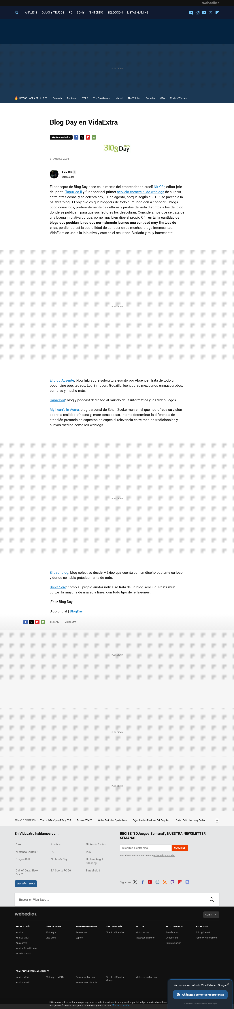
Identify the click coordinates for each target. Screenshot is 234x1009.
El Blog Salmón (203, 932)
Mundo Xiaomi (23, 953)
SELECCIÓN (115, 12)
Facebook (76, 137)
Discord (191, 12)
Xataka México (23, 977)
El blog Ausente (62, 380)
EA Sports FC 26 (61, 870)
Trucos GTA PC (85, 820)
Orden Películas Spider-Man (112, 820)
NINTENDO (96, 12)
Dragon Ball (23, 859)
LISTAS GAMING (137, 12)
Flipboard (217, 12)
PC (70, 12)
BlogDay (76, 611)
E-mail (94, 137)
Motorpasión (142, 932)
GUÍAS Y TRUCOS (53, 12)
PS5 (88, 852)
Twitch (172, 881)
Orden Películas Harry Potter (190, 820)
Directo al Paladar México (115, 978)
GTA (162, 98)
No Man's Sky (59, 859)
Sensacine (81, 932)
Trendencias (172, 932)
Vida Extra (51, 937)
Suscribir (180, 847)
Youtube (204, 12)
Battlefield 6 (93, 870)
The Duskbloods (101, 98)
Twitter (210, 12)
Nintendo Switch (96, 844)
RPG (45, 98)
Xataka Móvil (22, 937)
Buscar (212, 899)
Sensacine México (85, 977)
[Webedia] (210, 3)
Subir (208, 914)
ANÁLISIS (31, 12)
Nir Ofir (159, 187)
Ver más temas (26, 883)
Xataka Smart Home (26, 948)
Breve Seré (58, 587)
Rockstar (71, 98)
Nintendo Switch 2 (27, 852)
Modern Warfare (178, 98)
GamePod (57, 400)
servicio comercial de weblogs (140, 192)
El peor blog (59, 572)
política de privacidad (164, 855)
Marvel (119, 98)
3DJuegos (51, 932)
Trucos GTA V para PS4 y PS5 (55, 820)
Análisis (56, 844)
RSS (165, 881)
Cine (18, 844)
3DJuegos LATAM (55, 977)
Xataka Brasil (22, 982)
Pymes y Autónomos (206, 937)
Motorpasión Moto (145, 937)
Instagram (197, 12)
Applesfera (21, 943)
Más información (120, 1005)
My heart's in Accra (64, 410)
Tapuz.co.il (73, 192)
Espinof (80, 937)
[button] (68, 172)
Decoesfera (172, 937)
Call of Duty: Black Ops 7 (27, 872)
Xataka (19, 932)
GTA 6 (85, 98)
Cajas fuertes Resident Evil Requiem (152, 820)
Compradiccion (173, 943)
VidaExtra (70, 622)
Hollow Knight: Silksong (95, 861)
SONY (80, 12)
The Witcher (134, 98)
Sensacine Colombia (86, 982)
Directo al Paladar (115, 932)
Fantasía (57, 98)
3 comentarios (62, 137)
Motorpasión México (146, 977)
